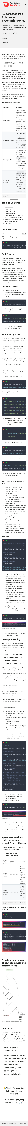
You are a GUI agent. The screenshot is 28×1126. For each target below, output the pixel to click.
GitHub (4, 196)
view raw (23, 195)
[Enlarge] (24, 624)
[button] (25, 242)
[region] (14, 149)
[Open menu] (25, 4)
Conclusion (8, 223)
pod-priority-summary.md (8, 195)
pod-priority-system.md (8, 902)
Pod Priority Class (10, 211)
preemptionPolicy (10, 213)
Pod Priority (8, 209)
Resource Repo (9, 207)
